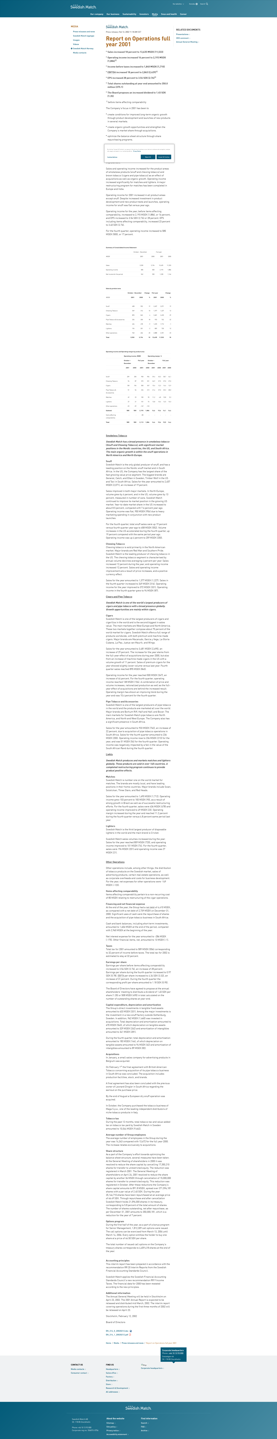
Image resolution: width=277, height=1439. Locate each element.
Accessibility (116, 1434)
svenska (192, 4)
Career (183, 13)
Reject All (148, 157)
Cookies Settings (112, 157)
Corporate (151, 1368)
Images (76, 39)
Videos (76, 44)
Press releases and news (84, 31)
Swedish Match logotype (83, 35)
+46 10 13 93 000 (176, 1353)
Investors (144, 13)
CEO (182, 37)
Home (108, 1342)
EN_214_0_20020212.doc (117, 1330)
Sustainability (129, 13)
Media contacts (79, 52)
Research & (117, 1387)
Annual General (186, 41)
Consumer (79, 1372)
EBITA (121, 975)
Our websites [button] (177, 4)
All (112, 1391)
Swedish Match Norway (83, 48)
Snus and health (169, 13)
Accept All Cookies (163, 157)
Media (155, 13)
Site (111, 1426)
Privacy (112, 1430)
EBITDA (112, 72)
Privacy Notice (137, 151)
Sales (111, 1372)
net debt (150, 907)
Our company (96, 13)
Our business (113, 13)
